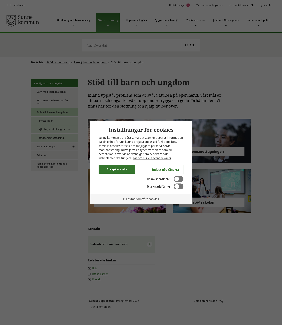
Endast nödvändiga (165, 169)
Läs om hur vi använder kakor (152, 158)
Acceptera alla (117, 169)
